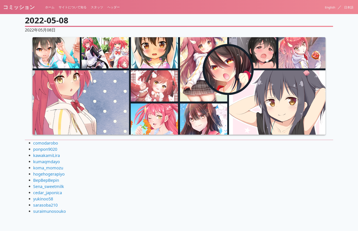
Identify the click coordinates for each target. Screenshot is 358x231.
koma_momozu (48, 168)
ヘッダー (113, 7)
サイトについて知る (73, 7)
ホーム (49, 7)
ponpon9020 (45, 149)
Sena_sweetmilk (48, 186)
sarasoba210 (45, 205)
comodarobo (45, 143)
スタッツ (97, 7)
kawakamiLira (46, 155)
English (330, 7)
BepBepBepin (46, 180)
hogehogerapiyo (49, 174)
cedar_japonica (47, 192)
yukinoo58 (43, 199)
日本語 (348, 7)
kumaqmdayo (46, 161)
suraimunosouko (49, 211)
